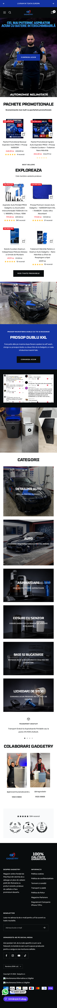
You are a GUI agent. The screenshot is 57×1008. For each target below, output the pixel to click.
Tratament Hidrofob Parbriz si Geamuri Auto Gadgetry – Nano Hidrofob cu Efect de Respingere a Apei (42, 253)
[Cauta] (10, 12)
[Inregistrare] (44, 928)
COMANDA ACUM (28, 359)
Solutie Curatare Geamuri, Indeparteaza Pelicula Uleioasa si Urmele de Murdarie (14, 252)
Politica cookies (37, 874)
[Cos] (52, 12)
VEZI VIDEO (17, 797)
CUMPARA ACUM (28, 57)
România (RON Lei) (11, 966)
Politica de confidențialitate (42, 878)
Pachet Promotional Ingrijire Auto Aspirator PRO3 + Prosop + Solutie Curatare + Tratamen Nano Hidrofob (42, 146)
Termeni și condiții (38, 883)
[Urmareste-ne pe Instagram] (13, 956)
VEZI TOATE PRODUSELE (28, 273)
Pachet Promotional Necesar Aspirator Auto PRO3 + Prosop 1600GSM (14, 145)
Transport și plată (38, 888)
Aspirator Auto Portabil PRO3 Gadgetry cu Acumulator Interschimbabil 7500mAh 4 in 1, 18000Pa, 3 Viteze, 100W (14, 209)
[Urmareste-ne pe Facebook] (6, 956)
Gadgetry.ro (21, 974)
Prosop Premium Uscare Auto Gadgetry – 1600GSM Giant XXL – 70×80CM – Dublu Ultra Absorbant (42, 209)
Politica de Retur (38, 893)
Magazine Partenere (39, 897)
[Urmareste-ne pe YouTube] (19, 956)
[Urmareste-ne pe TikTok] (25, 956)
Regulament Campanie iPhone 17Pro (40, 903)
